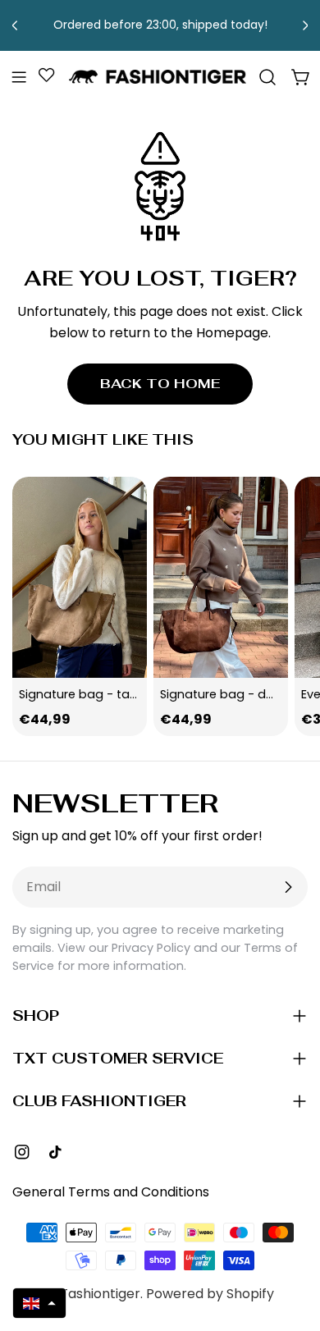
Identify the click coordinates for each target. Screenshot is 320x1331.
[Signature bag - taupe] (79, 578)
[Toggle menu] (18, 77)
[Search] (267, 77)
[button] (39, 1303)
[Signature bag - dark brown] (220, 578)
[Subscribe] (288, 887)
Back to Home (160, 383)
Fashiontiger (100, 1293)
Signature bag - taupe (86, 694)
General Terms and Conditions (110, 1191)
